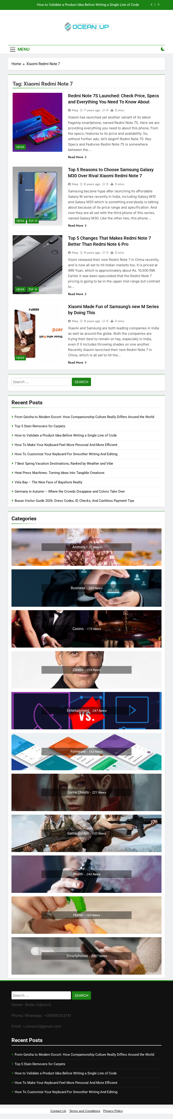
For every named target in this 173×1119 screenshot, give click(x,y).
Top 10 (33, 221)
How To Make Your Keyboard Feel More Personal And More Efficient (66, 445)
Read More (75, 157)
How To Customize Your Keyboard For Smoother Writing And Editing (66, 454)
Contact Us (58, 1111)
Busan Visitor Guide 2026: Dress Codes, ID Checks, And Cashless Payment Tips (75, 501)
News (20, 147)
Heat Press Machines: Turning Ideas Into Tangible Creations (60, 473)
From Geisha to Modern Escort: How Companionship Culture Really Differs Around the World (84, 417)
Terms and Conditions (84, 1111)
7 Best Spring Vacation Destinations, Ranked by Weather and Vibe (64, 464)
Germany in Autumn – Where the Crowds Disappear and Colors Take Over (70, 491)
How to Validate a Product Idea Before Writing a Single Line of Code (88, 5)
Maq (75, 110)
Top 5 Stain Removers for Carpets (40, 426)
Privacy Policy (113, 1111)
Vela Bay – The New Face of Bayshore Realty (48, 482)
